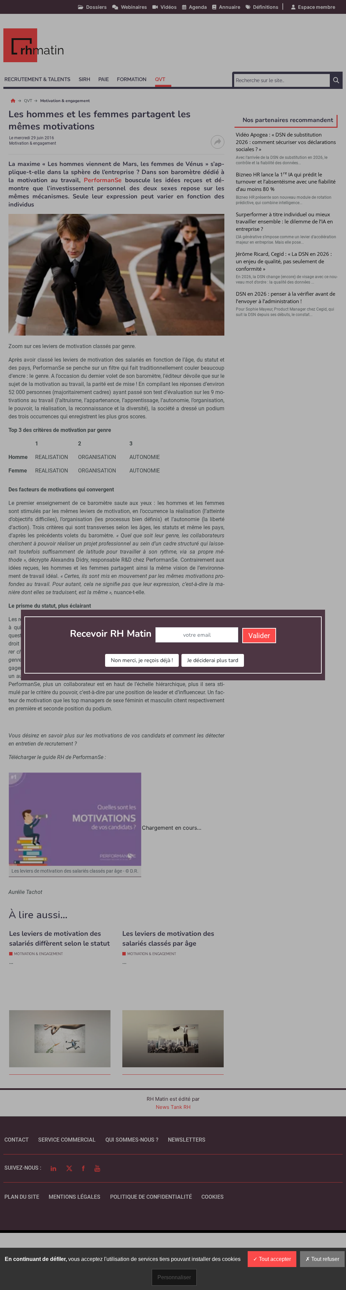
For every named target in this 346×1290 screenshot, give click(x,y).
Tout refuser (324, 1259)
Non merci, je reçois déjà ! (142, 660)
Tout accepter (274, 1259)
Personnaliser (174, 1277)
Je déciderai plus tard (212, 660)
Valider (259, 636)
